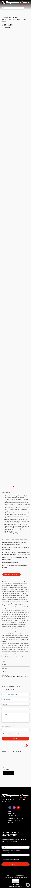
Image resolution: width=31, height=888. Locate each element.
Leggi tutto (8, 773)
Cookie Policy (15, 882)
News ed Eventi (14, 820)
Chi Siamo (11, 814)
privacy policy (16, 733)
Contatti (11, 822)
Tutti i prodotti (13, 17)
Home (4, 17)
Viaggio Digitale (18, 886)
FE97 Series (17, 20)
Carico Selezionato (15, 676)
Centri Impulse (13, 816)
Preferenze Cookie (15, 884)
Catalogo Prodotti (15, 818)
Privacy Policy (15, 879)
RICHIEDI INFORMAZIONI (11, 574)
